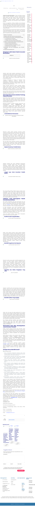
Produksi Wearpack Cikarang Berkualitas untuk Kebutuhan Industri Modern (29, 47)
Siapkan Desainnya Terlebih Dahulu (11, 39)
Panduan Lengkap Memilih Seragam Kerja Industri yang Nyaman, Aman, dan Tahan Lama (17, 434)
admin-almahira (12, 8)
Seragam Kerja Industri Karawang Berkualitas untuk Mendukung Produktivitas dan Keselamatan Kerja (29, 57)
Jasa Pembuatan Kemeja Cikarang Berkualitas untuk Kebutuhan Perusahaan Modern (29, 28)
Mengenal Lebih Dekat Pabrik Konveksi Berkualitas (12, 36)
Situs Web (19, 463)
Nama (4, 463)
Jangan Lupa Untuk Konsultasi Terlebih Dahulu (13, 40)
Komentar (5, 454)
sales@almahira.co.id (10, 412)
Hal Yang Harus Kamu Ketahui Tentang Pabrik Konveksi (13, 37)
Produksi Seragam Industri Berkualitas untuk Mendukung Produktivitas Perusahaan (29, 38)
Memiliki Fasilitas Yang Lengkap (11, 46)
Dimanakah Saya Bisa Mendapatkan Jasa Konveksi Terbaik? (14, 48)
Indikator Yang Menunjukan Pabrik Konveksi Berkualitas (13, 41)
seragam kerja (6, 343)
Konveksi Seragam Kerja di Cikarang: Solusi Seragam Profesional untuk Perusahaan (29, 18)
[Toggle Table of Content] (23, 35)
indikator (8, 204)
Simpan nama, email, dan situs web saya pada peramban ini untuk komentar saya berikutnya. (12, 468)
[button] (18, 1)
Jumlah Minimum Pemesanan (10, 38)
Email (11, 463)
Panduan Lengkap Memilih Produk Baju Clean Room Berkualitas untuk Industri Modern (11, 434)
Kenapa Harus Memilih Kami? (9, 49)
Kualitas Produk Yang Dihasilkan (11, 42)
